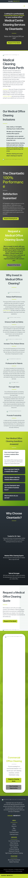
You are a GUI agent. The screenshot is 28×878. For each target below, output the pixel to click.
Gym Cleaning (14, 847)
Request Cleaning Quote (11, 218)
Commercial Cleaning (14, 841)
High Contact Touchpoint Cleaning (14, 853)
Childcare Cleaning (14, 849)
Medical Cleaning (14, 845)
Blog (14, 828)
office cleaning (6, 310)
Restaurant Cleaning (14, 851)
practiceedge (18, 871)
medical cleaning (7, 96)
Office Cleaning (14, 843)
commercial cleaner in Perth (14, 15)
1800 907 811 (16, 1)
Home (14, 824)
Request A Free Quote (14, 42)
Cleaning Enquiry (14, 834)
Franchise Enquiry (14, 832)
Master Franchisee (14, 862)
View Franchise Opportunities (13, 787)
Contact (14, 830)
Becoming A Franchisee (14, 860)
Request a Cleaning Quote (13, 780)
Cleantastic (6, 89)
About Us (14, 826)
